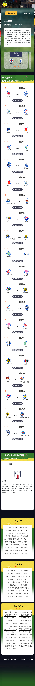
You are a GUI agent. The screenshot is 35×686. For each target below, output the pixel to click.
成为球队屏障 (10, 618)
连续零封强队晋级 (10, 646)
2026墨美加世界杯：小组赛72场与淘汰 (25, 612)
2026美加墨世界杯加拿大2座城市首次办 (10, 626)
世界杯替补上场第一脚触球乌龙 (10, 643)
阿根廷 (9, 114)
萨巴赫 (26, 275)
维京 (27, 203)
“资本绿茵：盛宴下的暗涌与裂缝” (18, 576)
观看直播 (16, 66)
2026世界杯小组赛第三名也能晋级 (10, 637)
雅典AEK (26, 239)
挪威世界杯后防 (24, 618)
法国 (8, 132)
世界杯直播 (11, 13)
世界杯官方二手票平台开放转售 (10, 623)
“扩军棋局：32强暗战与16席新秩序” (17, 533)
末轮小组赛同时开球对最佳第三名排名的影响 (10, 612)
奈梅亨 (9, 292)
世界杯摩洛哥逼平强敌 (25, 629)
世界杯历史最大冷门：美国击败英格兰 (25, 626)
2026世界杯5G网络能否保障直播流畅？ (25, 646)
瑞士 (26, 114)
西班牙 (26, 132)
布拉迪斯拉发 (10, 310)
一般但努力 (10, 620)
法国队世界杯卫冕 (24, 632)
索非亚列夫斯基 (10, 239)
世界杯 (22, 88)
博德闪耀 (26, 293)
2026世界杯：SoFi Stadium (10, 629)
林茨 (26, 257)
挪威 (8, 96)
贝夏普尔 (9, 274)
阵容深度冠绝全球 (10, 634)
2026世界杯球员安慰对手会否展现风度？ (25, 620)
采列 (26, 310)
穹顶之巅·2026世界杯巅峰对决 (17, 527)
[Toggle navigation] (30, 4)
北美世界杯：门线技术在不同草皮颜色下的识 (25, 640)
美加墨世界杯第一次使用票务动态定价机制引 (25, 634)
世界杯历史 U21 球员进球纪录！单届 (10, 615)
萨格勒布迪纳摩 (10, 203)
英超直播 (27, 13)
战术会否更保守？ (24, 637)
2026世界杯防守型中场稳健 (25, 615)
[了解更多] (14, 493)
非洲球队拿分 (10, 632)
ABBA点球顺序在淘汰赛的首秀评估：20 (10, 640)
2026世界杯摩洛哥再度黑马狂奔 (25, 643)
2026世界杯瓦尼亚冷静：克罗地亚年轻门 (10, 649)
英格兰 (26, 96)
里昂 (26, 221)
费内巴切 (9, 221)
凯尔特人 (9, 256)
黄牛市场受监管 (24, 623)
